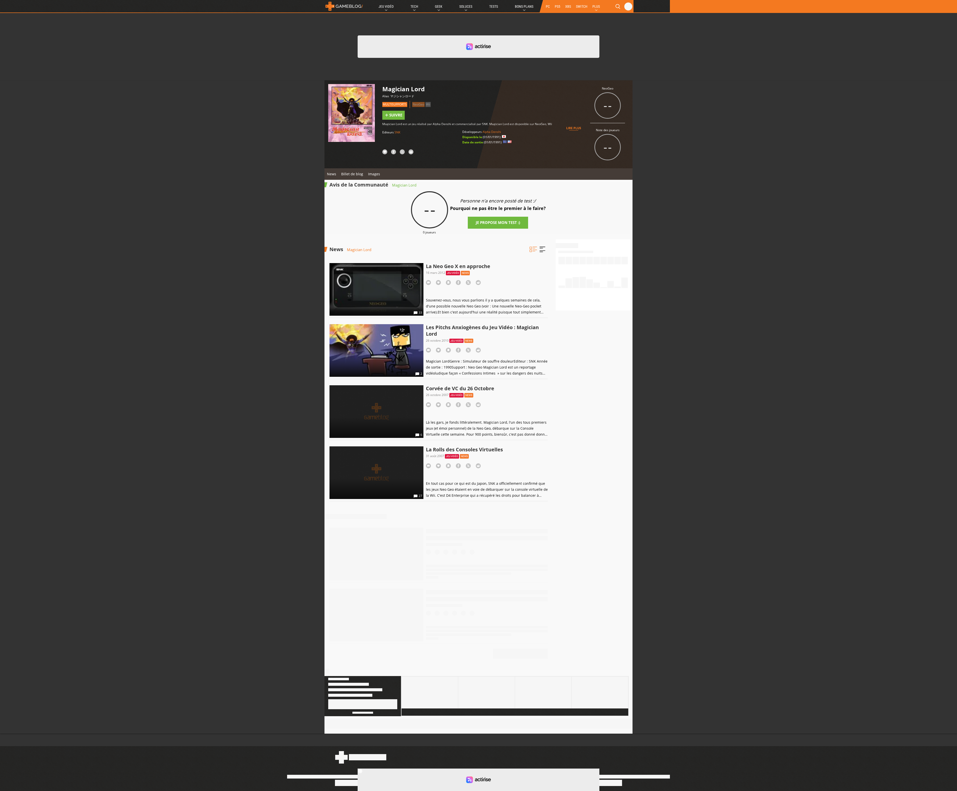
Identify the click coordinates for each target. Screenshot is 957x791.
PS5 (557, 6)
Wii (428, 104)
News (331, 174)
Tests (493, 6)
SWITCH (581, 6)
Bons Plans (524, 6)
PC (548, 6)
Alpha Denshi (491, 132)
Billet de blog (352, 174)
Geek (438, 6)
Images (374, 174)
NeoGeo (418, 104)
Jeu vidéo (453, 273)
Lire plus (573, 128)
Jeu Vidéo (386, 6)
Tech (414, 6)
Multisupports (395, 104)
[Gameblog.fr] (344, 6)
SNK (397, 132)
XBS (568, 6)
